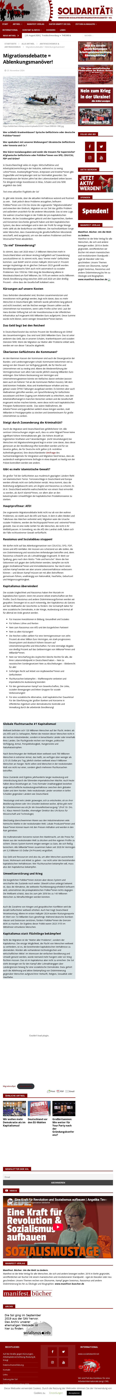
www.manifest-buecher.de (92, 279)
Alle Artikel (28, 43)
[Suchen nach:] (98, 35)
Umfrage (50, 452)
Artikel (16, 24)
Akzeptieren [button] (74, 1393)
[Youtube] (101, 157)
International (10, 30)
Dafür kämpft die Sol (60, 24)
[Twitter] (101, 146)
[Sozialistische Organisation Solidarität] (58, 19)
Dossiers (50, 30)
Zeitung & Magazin (85, 24)
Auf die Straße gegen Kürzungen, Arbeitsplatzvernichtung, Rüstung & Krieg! (19, 1357)
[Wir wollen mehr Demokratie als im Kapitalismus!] (14, 1108)
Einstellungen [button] (56, 1392)
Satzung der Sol (10, 1379)
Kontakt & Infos (31, 30)
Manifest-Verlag (35, 24)
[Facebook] (90, 146)
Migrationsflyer (9, 1086)
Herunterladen (26, 1086)
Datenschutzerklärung (13, 1365)
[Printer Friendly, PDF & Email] (60, 1091)
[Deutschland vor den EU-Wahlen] (39, 1108)
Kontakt (6, 1369)
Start (5, 24)
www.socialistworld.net (88, 1353)
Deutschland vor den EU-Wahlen (37, 1121)
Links (62, 30)
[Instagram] (90, 157)
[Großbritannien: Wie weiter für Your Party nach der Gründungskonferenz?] (63, 1108)
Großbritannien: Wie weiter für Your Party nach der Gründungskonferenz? (63, 1127)
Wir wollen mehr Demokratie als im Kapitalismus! (14, 1122)
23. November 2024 (15, 70)
